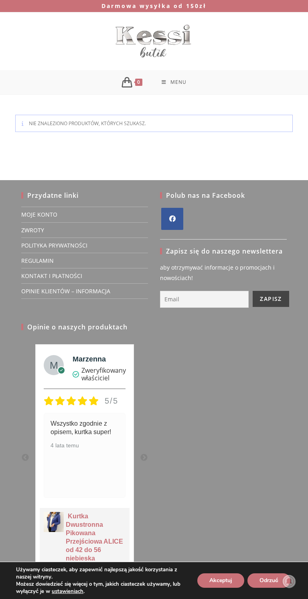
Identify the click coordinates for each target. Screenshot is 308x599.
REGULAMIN (37, 260)
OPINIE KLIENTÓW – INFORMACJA (65, 291)
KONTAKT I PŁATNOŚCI (51, 276)
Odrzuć (268, 580)
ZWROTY (32, 230)
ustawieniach (67, 591)
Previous (25, 458)
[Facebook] (172, 219)
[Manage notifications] (289, 581)
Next (144, 458)
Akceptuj (220, 580)
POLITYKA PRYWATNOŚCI (54, 245)
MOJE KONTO (39, 214)
